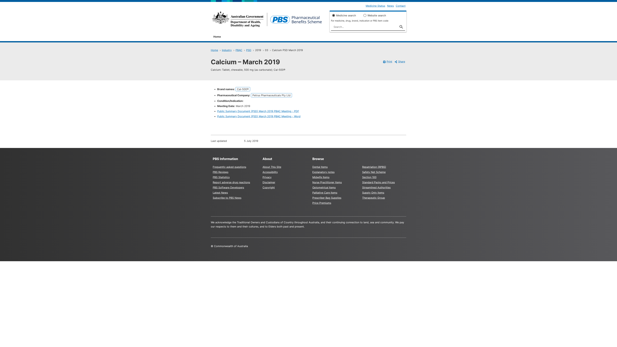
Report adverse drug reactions (231, 182)
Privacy (267, 177)
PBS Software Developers (228, 187)
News (390, 5)
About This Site (272, 167)
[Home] (267, 20)
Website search (376, 15)
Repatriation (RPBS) (374, 167)
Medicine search (346, 15)
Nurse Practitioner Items (327, 182)
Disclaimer (269, 182)
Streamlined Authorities (376, 187)
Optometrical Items (324, 187)
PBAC (239, 50)
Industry (227, 50)
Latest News (220, 192)
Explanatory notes (323, 172)
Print (389, 61)
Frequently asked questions (229, 167)
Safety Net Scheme (374, 172)
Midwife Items (320, 177)
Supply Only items (373, 192)
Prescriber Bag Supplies (326, 197)
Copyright (269, 187)
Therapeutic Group (373, 197)
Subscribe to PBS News (227, 197)
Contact (401, 5)
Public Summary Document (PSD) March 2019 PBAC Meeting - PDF (258, 111)
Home (217, 36)
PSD (248, 50)
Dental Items (320, 167)
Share (401, 61)
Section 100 (369, 177)
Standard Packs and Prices (378, 182)
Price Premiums (321, 203)
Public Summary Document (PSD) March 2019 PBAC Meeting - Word (258, 116)
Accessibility (270, 172)
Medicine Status (375, 5)
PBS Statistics (221, 177)
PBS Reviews (220, 172)
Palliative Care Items (324, 192)
